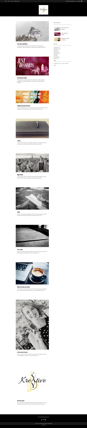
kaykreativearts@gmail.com (71, 1)
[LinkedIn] (78, 1)
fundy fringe (56, 63)
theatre (67, 63)
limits (60, 63)
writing (55, 65)
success (63, 63)
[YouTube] (81, 1)
